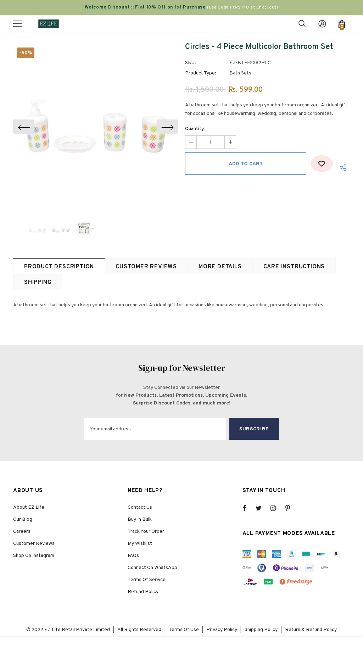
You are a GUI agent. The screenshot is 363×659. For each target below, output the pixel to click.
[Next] (167, 126)
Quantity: (195, 129)
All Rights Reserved (139, 630)
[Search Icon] (302, 23)
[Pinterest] (291, 508)
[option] (95, 126)
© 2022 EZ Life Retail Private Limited (68, 630)
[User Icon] (322, 23)
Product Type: (200, 73)
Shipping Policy (261, 630)
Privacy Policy (221, 630)
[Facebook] (248, 508)
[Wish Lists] (322, 163)
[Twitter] (262, 508)
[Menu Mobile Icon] (17, 23)
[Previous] (23, 126)
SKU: (190, 63)
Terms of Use (184, 630)
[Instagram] (276, 508)
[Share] (341, 167)
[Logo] (48, 23)
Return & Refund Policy (311, 630)
